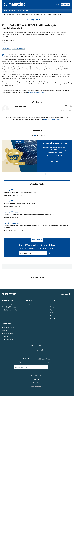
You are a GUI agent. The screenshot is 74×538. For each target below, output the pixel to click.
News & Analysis (9, 10)
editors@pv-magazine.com (36, 93)
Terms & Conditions (37, 376)
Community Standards (8, 339)
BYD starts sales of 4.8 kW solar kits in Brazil (19, 203)
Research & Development (54, 14)
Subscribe (29, 304)
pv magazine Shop (7, 327)
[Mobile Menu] (57, 4)
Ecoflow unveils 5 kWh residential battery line (20, 192)
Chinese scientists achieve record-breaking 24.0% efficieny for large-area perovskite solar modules (36, 226)
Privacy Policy (37, 379)
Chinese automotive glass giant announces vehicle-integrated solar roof (29, 214)
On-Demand (53, 313)
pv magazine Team (7, 333)
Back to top (64, 294)
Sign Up (51, 253)
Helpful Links (7, 324)
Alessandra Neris (8, 206)
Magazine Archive (31, 307)
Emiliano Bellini (8, 230)
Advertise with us (37, 346)
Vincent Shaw (7, 217)
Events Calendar (55, 319)
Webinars (53, 310)
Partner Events (54, 316)
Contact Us (5, 336)
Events (25, 10)
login (35, 135)
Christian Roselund (9, 40)
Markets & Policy (9, 14)
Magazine (19, 10)
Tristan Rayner (7, 195)
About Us (4, 330)
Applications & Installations (37, 14)
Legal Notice (37, 383)
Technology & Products (21, 14)
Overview (53, 304)
